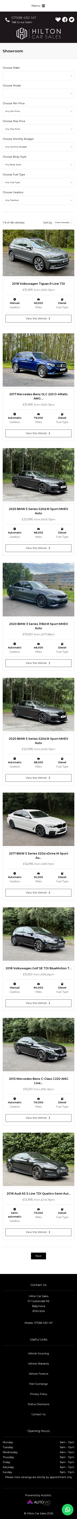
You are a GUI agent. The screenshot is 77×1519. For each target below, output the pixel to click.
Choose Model (12, 85)
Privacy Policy (38, 1394)
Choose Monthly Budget (18, 139)
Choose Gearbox (13, 192)
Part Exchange (38, 1384)
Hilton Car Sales (38, 33)
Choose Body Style (15, 156)
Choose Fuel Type (14, 174)
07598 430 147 (23, 17)
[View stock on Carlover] (58, 19)
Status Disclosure (38, 1404)
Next (38, 1256)
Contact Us (38, 1414)
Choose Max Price (14, 121)
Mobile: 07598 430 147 (39, 1322)
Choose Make (11, 67)
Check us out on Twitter (71, 19)
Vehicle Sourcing (38, 1353)
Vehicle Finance (38, 1373)
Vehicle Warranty (38, 1363)
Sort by (47, 222)
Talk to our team (21, 22)
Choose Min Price (14, 103)
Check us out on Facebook (65, 19)
